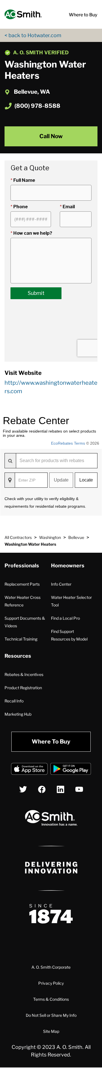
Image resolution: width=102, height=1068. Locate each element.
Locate (86, 480)
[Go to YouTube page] (79, 789)
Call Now (51, 136)
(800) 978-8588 (37, 105)
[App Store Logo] (29, 770)
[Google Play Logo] (70, 770)
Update (61, 480)
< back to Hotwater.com (33, 35)
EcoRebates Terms (68, 443)
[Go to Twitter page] (23, 789)
